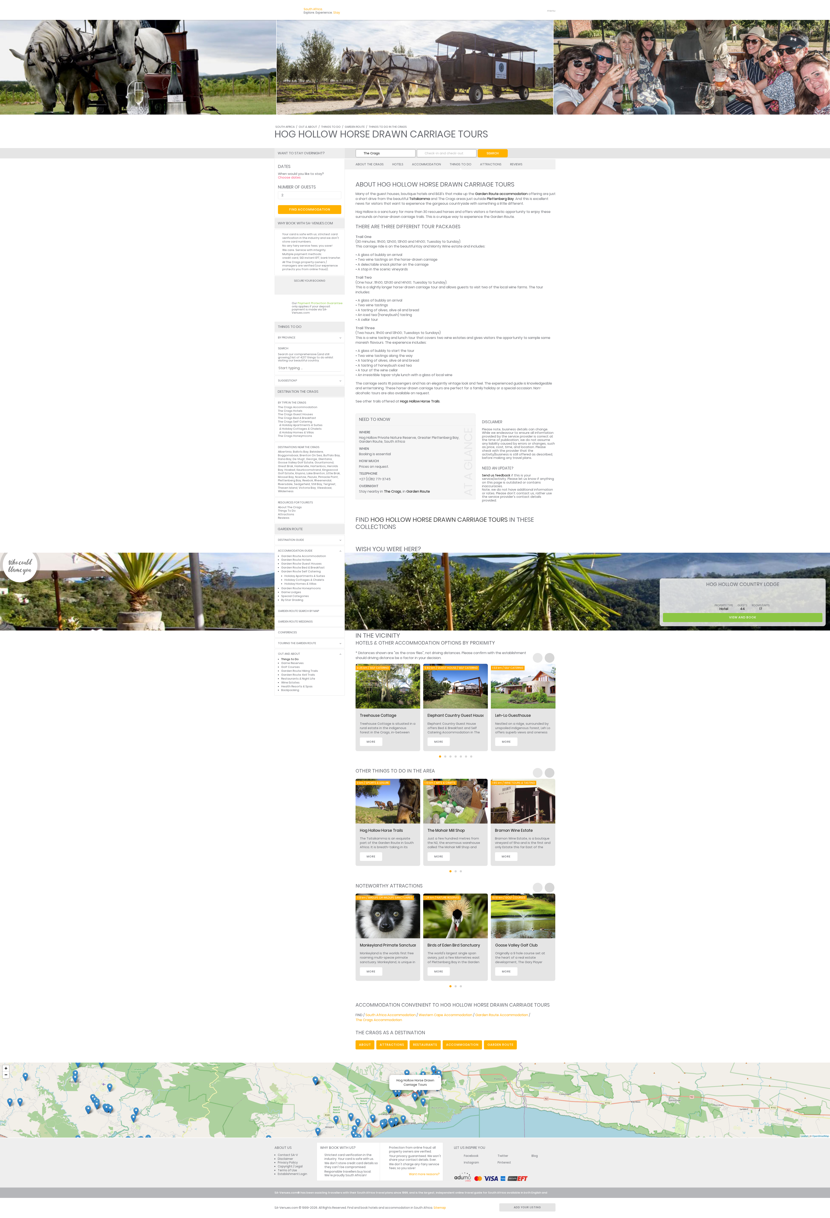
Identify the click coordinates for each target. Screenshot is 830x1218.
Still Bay (316, 484)
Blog (535, 1156)
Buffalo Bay (331, 455)
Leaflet (804, 1136)
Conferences (287, 632)
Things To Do (331, 127)
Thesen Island (287, 488)
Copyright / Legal (290, 1166)
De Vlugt (299, 459)
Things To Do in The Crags (388, 127)
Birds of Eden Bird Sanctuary (454, 945)
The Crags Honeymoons (295, 436)
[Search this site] (518, 11)
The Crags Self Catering (295, 421)
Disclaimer (285, 1159)
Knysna (300, 473)
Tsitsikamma (419, 198)
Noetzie (300, 477)
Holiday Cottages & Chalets (302, 429)
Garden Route (355, 127)
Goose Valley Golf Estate (295, 462)
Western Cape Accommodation (445, 1014)
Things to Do (290, 659)
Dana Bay (284, 459)
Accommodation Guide (295, 550)
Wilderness (286, 491)
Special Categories (295, 596)
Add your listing (527, 1207)
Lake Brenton (315, 473)
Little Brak (333, 473)
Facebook (471, 1156)
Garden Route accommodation (501, 193)
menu (543, 11)
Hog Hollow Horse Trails (381, 830)
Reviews (516, 164)
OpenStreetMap (820, 1136)
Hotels (397, 164)
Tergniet (329, 484)
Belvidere (316, 451)
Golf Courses (290, 667)
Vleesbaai (324, 488)
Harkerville (301, 466)
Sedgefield (302, 484)
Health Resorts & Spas (297, 686)
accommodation (462, 1044)
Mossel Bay (286, 477)
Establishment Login (292, 1174)
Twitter (503, 1156)
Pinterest (504, 1163)
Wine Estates (290, 682)
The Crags (392, 491)
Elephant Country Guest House (456, 715)
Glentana (325, 459)
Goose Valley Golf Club (516, 945)
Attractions (490, 164)
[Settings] (533, 11)
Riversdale (285, 484)
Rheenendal (322, 480)
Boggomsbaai (288, 455)
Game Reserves (292, 663)
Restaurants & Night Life (298, 678)
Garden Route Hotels (296, 560)
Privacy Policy (288, 1163)
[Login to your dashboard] (525, 11)
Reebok (307, 480)
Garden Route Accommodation (303, 556)
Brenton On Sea (311, 455)
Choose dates (289, 177)
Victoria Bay (307, 488)
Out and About (289, 654)
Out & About (308, 127)
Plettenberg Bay (500, 198)
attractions (392, 1044)
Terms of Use (287, 1170)
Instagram (471, 1163)
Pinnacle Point (328, 477)
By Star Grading (292, 600)
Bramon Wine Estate (514, 830)
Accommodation (426, 164)
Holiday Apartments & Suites (302, 425)
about (365, 1044)
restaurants (425, 1044)
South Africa (285, 127)
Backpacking (290, 690)
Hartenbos (318, 466)
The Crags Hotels (290, 411)
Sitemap (440, 1208)
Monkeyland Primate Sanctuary (389, 945)
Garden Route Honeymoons (301, 588)
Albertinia (285, 451)
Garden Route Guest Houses (301, 563)
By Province (286, 337)
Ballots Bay (300, 451)
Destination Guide (291, 540)
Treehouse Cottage (378, 715)
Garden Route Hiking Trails (299, 671)
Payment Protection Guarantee (320, 303)
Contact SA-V (288, 1155)
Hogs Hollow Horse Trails (420, 401)
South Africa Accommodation (391, 1014)
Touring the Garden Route (297, 643)
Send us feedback (496, 475)
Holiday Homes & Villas (298, 432)
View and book (742, 617)
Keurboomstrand (309, 470)
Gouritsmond (324, 462)
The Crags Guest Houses (295, 414)
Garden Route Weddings (295, 621)
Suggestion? (287, 380)
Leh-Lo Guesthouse (513, 715)
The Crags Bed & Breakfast (297, 418)
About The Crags (370, 164)
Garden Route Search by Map (298, 611)
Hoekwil (289, 470)
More (371, 742)
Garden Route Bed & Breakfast (303, 567)
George (311, 459)
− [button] (6, 1075)
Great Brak (285, 466)
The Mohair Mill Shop (446, 830)
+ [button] (6, 1068)
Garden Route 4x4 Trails (298, 675)
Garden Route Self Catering (301, 571)
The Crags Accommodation (297, 407)
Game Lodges (291, 592)
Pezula (312, 477)
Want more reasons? (424, 1174)
